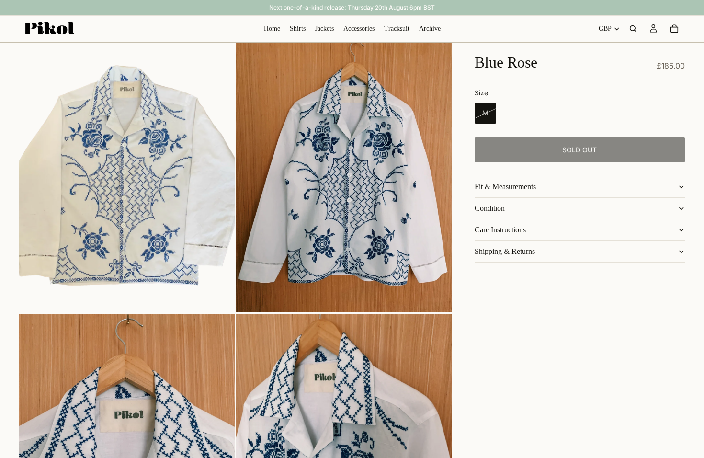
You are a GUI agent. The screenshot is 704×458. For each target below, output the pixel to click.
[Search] (633, 28)
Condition (490, 208)
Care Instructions (500, 230)
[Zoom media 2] (344, 177)
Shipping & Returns (505, 251)
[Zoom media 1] (127, 177)
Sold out (579, 150)
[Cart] (674, 28)
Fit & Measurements (505, 187)
